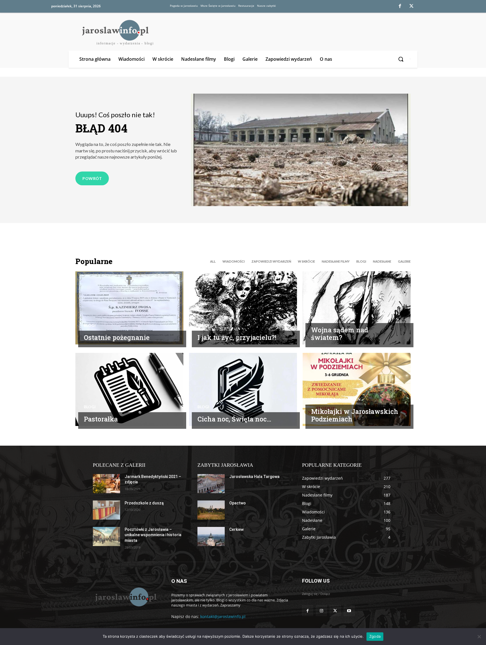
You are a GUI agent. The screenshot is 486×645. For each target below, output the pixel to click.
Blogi (361, 261)
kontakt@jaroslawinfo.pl (223, 616)
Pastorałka (101, 419)
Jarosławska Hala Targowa (254, 476)
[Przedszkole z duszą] (106, 510)
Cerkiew (236, 529)
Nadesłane (382, 261)
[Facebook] (400, 6)
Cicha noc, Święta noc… (234, 419)
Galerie (404, 261)
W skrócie (306, 261)
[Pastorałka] (129, 389)
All (213, 261)
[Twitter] (412, 6)
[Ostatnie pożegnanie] (129, 307)
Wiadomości (233, 261)
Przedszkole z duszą (144, 503)
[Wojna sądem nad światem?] (357, 307)
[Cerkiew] (211, 536)
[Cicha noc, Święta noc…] (243, 389)
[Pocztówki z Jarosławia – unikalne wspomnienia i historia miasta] (106, 536)
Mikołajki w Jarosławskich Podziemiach (354, 415)
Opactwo (237, 503)
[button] (401, 59)
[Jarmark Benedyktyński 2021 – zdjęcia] (106, 483)
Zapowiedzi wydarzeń (271, 261)
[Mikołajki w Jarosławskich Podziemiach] (357, 389)
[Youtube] (349, 610)
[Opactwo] (211, 510)
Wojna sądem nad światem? (339, 334)
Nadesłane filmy (336, 261)
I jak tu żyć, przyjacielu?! (236, 337)
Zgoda (375, 636)
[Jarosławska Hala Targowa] (211, 483)
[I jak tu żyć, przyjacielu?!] (243, 307)
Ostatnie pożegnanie (117, 337)
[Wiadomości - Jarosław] (125, 596)
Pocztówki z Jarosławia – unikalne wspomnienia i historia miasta (153, 535)
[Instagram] (321, 610)
